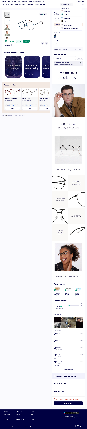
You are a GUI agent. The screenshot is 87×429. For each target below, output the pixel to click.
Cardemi (32, 419)
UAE (17, 1)
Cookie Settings (27, 426)
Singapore (14, 1)
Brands (15, 115)
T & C (5, 426)
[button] (55, 36)
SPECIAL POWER (30, 4)
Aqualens (25, 1)
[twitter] (80, 426)
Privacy (11, 426)
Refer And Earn (19, 416)
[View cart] (79, 4)
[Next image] (46, 43)
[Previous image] (42, 43)
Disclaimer (18, 426)
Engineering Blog (36, 1)
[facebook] (75, 426)
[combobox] (67, 4)
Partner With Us (42, 1)
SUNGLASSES (18, 4)
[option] (71, 11)
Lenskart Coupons (20, 419)
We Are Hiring (19, 414)
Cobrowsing (30, 1)
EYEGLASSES (11, 4)
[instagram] (78, 426)
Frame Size (6, 419)
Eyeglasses (9, 115)
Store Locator (7, 414)
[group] (68, 35)
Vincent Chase (21, 115)
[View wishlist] (76, 4)
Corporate (4, 1)
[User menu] (83, 4)
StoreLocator (9, 1)
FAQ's (32, 414)
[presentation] (68, 75)
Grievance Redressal (35, 416)
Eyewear (4, 115)
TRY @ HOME (42, 4)
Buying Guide (6, 416)
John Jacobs (21, 1)
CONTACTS (23, 4)
